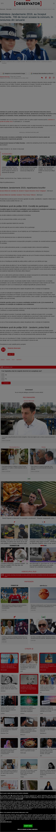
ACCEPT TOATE (28, 825)
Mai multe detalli (19, 798)
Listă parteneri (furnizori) (6, 821)
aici (27, 805)
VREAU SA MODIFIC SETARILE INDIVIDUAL (27, 829)
